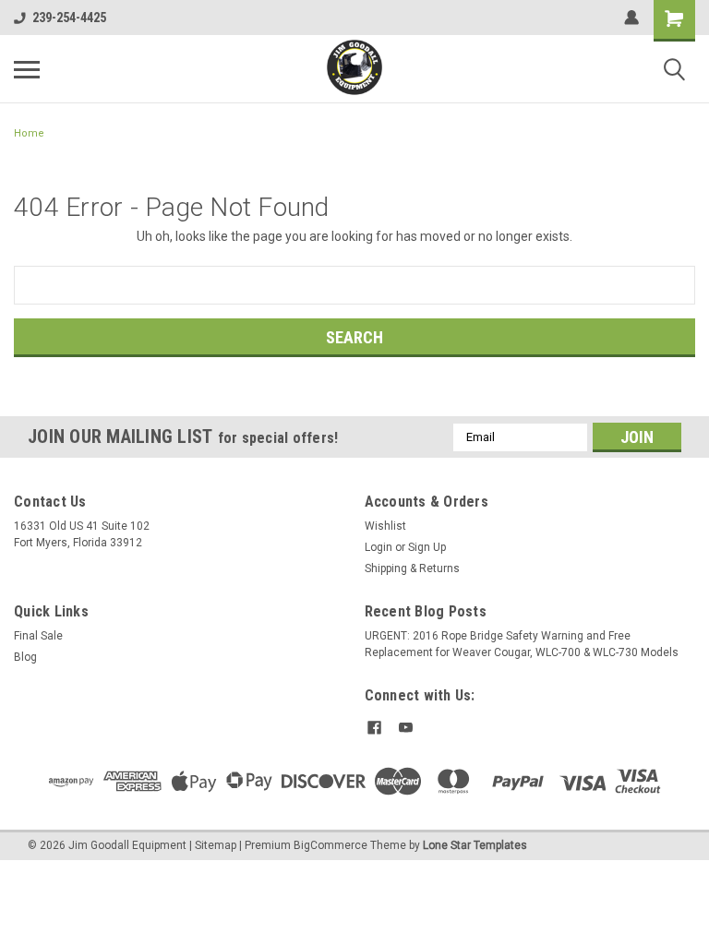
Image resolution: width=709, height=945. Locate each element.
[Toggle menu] (27, 69)
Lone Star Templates (475, 845)
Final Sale (38, 635)
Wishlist (385, 526)
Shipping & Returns (412, 568)
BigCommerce (330, 845)
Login (378, 547)
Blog (25, 657)
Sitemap (215, 845)
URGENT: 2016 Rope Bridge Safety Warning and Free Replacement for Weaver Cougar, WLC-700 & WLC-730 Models (522, 644)
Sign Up (427, 547)
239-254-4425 (69, 17)
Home (29, 133)
